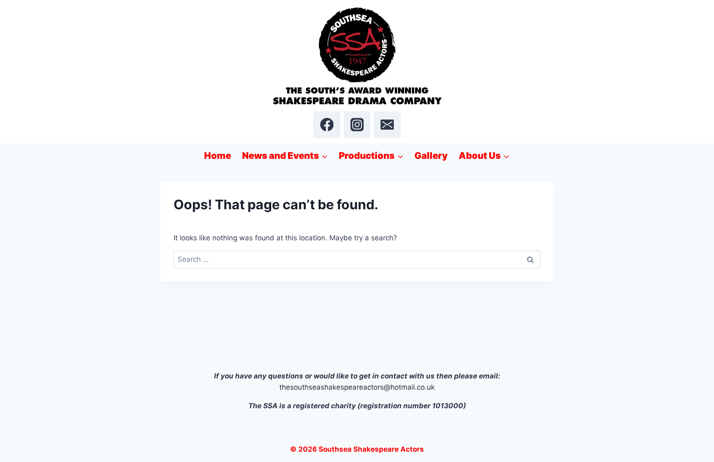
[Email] (387, 124)
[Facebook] (326, 124)
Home (217, 155)
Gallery (430, 155)
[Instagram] (357, 124)
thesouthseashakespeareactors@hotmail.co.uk (357, 387)
